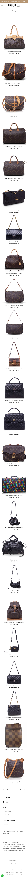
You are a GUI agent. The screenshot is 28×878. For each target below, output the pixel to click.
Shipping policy (19, 872)
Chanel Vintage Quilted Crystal (14, 210)
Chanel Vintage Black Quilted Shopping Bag (14, 717)
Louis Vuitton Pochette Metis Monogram (14, 463)
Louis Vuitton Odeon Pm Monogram (14, 781)
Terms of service (10, 872)
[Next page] (24, 790)
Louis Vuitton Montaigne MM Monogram (14, 273)
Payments (5, 828)
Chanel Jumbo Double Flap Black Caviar (14, 686)
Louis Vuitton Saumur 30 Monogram (14, 115)
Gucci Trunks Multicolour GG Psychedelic (14, 495)
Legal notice (19, 874)
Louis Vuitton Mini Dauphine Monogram (14, 368)
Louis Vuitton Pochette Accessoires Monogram (14, 305)
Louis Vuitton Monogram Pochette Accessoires (14, 337)
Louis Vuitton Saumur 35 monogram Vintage (14, 83)
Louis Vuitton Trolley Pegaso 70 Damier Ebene (14, 749)
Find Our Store (6, 824)
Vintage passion (7, 811)
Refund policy (13, 870)
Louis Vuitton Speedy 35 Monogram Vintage (14, 146)
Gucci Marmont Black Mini (14, 654)
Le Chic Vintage (13, 868)
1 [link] (3, 790)
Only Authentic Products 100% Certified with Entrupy (13, 832)
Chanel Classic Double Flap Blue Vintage (14, 241)
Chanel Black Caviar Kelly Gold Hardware (13, 432)
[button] (2, 5)
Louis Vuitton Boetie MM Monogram (14, 51)
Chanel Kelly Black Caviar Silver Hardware (14, 400)
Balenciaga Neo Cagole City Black (14, 559)
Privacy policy (20, 870)
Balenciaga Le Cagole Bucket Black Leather (14, 527)
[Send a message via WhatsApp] (2, 875)
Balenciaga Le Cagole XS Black (14, 590)
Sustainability (6, 815)
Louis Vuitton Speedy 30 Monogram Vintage (14, 178)
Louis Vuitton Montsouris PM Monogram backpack (14, 622)
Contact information (11, 874)
